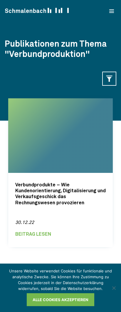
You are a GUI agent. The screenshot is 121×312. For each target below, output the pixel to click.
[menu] (111, 11)
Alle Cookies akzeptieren (60, 299)
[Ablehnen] (114, 288)
